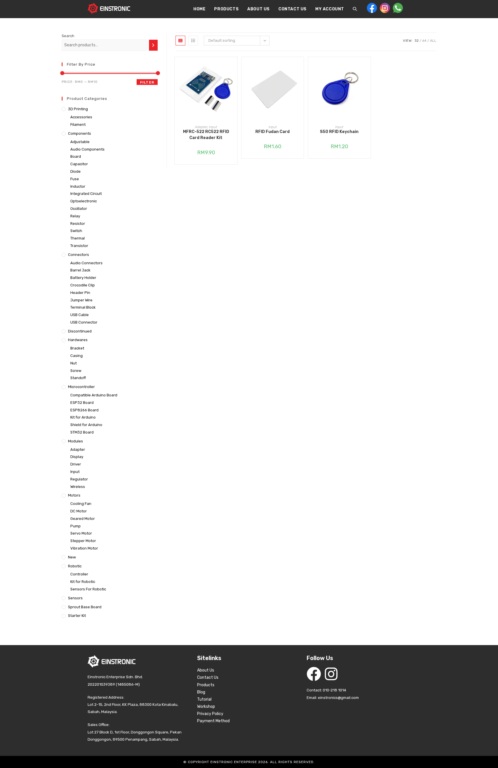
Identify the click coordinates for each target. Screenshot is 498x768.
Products (205, 685)
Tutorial (204, 699)
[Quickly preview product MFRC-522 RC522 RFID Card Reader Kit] (234, 67)
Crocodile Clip (82, 285)
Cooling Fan (80, 503)
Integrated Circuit (86, 193)
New (72, 557)
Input (213, 127)
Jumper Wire (81, 300)
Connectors (78, 254)
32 (416, 41)
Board (75, 156)
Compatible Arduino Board (93, 395)
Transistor (79, 246)
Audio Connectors (86, 263)
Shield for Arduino (86, 425)
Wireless (77, 486)
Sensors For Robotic (88, 589)
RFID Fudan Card (272, 131)
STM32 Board (82, 432)
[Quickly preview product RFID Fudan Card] (301, 67)
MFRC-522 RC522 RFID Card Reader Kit (206, 134)
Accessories (81, 117)
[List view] (193, 40)
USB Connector (83, 322)
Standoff (78, 378)
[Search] (153, 45)
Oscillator (78, 208)
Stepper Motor (83, 541)
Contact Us (207, 677)
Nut (73, 363)
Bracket (77, 348)
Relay (75, 216)
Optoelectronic (83, 201)
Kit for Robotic (82, 581)
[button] (234, 82)
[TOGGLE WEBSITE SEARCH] (354, 9)
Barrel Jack (80, 270)
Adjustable (80, 142)
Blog (201, 692)
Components (79, 133)
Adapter (201, 127)
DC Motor (78, 511)
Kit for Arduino (83, 417)
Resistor (77, 223)
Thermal (77, 238)
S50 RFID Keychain (339, 131)
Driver (75, 464)
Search (68, 36)
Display (76, 457)
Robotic (75, 566)
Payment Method (213, 720)
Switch (76, 231)
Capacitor (79, 164)
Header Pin (80, 292)
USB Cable (79, 315)
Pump (75, 526)
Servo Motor (81, 533)
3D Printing (78, 109)
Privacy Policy (210, 713)
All (433, 41)
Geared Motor (82, 518)
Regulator (79, 479)
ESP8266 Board (84, 410)
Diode (75, 171)
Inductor (77, 186)
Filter (147, 82)
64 (424, 41)
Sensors (75, 598)
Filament (78, 124)
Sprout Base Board (84, 607)
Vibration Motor (84, 548)
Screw (75, 370)
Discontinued (80, 331)
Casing (76, 355)
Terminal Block (83, 307)
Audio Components (87, 149)
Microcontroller (81, 387)
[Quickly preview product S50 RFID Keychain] (367, 67)
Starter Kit (77, 615)
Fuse (74, 179)
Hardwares (78, 340)
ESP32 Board (82, 402)
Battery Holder (83, 277)
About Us (205, 670)
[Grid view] (180, 40)
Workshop (206, 706)
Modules (75, 441)
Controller (79, 574)
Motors (74, 495)
